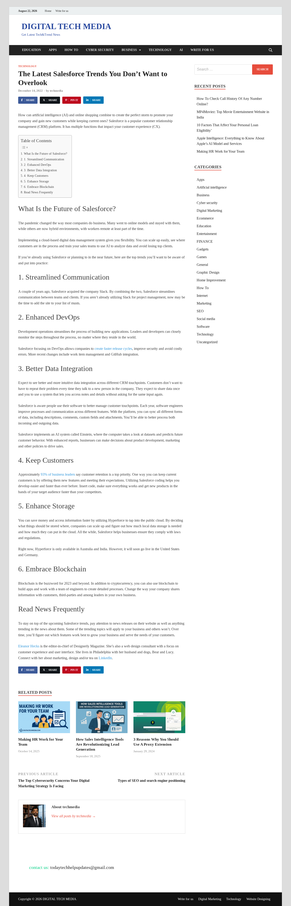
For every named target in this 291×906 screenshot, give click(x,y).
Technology (160, 50)
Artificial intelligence (212, 187)
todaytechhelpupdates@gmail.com (82, 867)
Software (203, 326)
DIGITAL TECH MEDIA (66, 26)
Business (129, 50)
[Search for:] (233, 69)
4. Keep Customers (36, 175)
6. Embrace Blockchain (39, 187)
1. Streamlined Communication (44, 159)
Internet (202, 296)
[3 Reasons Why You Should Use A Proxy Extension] (159, 719)
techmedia (56, 90)
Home (48, 11)
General (202, 265)
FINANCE (205, 241)
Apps (53, 50)
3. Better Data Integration (40, 170)
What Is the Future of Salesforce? (45, 153)
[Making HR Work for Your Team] (44, 719)
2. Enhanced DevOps (37, 165)
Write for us (61, 11)
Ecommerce (205, 218)
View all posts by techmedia (73, 816)
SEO (200, 311)
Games (202, 257)
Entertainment (207, 234)
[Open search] (270, 50)
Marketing (204, 303)
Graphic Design (208, 272)
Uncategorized (207, 342)
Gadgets (202, 249)
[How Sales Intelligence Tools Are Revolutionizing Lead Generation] (102, 719)
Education (31, 50)
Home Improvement (211, 280)
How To (71, 50)
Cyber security (100, 50)
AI (181, 50)
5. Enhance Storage (36, 181)
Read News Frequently (38, 192)
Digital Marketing (209, 210)
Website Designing (258, 899)
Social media (206, 319)
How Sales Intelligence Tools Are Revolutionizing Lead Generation (100, 744)
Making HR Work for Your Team (220, 151)
